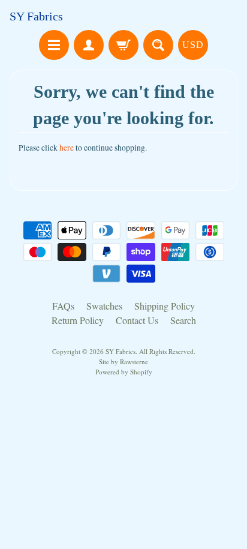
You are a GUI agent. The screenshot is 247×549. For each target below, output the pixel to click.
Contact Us (137, 320)
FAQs (63, 305)
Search (183, 320)
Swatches (104, 305)
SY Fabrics (36, 16)
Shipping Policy (164, 305)
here (66, 147)
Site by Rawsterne (123, 361)
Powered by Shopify (123, 371)
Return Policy (78, 320)
